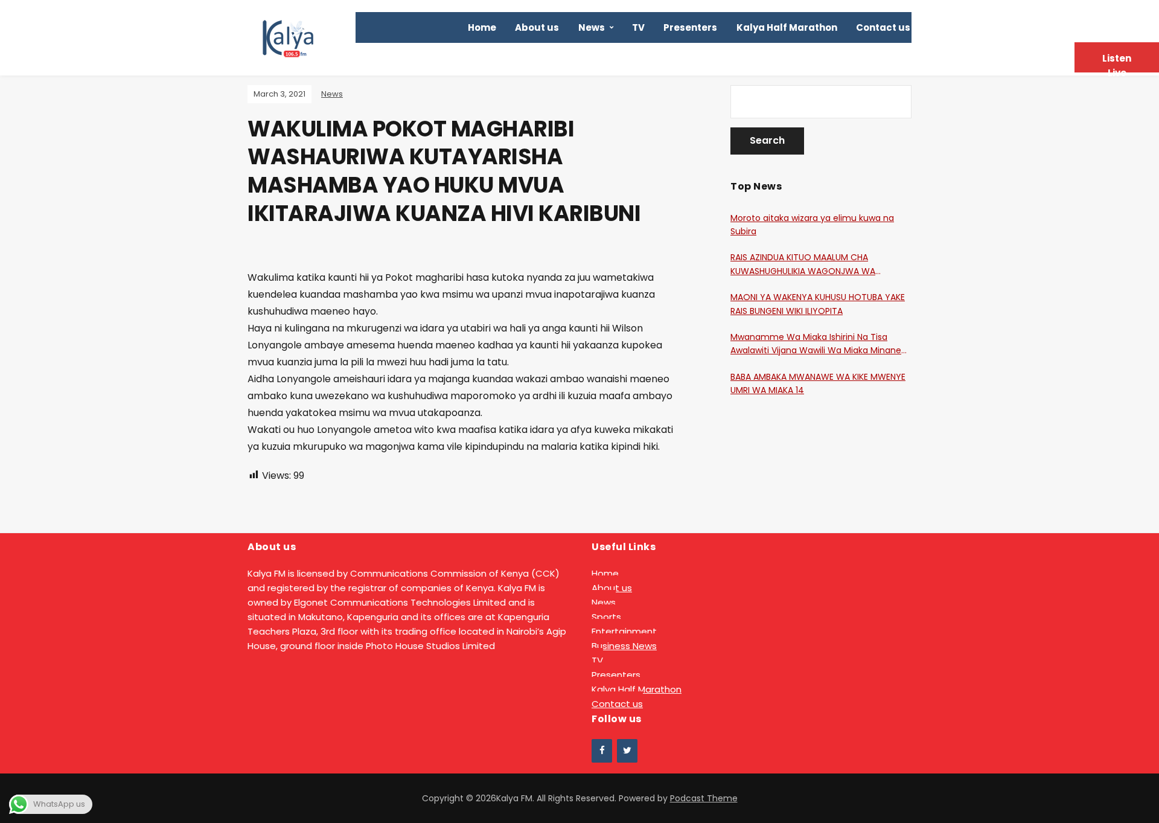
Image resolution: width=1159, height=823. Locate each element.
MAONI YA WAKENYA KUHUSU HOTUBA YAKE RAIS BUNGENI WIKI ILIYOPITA (817, 303)
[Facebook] (602, 751)
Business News (624, 645)
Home (482, 27)
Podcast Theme (704, 798)
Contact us (883, 27)
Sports (606, 616)
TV (638, 27)
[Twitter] (627, 751)
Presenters (690, 27)
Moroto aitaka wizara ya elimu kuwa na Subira (812, 224)
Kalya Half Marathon (786, 27)
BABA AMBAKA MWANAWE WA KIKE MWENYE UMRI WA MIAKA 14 (817, 383)
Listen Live (1116, 62)
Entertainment (624, 631)
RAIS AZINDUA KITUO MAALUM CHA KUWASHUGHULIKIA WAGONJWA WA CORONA (802, 264)
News (591, 27)
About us (537, 27)
